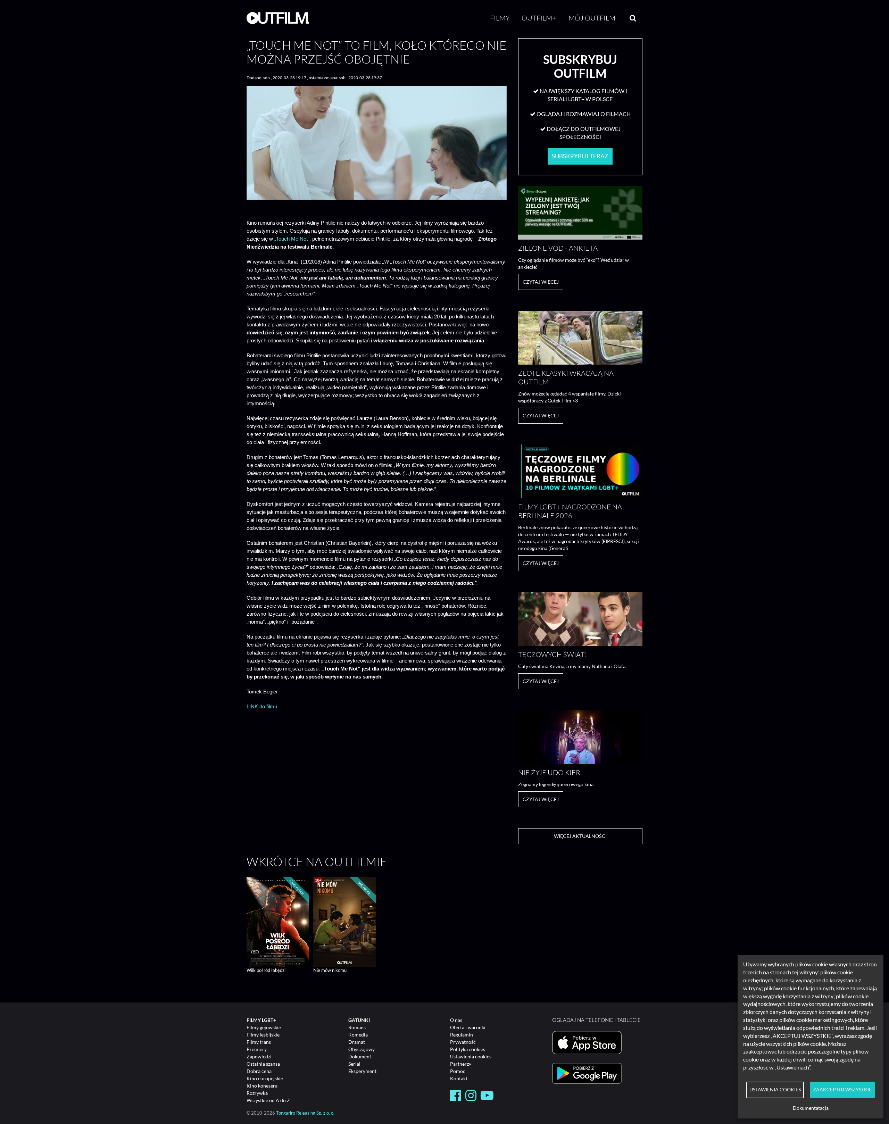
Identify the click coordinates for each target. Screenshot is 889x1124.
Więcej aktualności (580, 836)
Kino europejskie (265, 1078)
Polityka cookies (467, 1049)
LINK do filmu (262, 706)
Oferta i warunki (467, 1027)
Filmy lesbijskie (263, 1035)
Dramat (356, 1042)
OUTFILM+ (539, 18)
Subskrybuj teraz (580, 156)
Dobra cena (259, 1071)
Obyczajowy (361, 1049)
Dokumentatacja (811, 1108)
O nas (456, 1020)
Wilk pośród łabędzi (266, 970)
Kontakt (458, 1078)
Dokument (359, 1056)
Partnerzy (460, 1064)
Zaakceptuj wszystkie (842, 1089)
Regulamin (461, 1035)
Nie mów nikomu (330, 970)
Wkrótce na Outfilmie (317, 861)
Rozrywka (257, 1093)
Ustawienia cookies (470, 1056)
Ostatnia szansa (263, 1064)
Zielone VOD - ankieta (558, 248)
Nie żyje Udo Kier (549, 772)
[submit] (633, 18)
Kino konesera (262, 1086)
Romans (357, 1027)
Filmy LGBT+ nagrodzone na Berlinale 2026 (570, 511)
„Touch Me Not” (291, 239)
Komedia (358, 1035)
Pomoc (457, 1071)
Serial (354, 1064)
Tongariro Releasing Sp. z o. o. (305, 1113)
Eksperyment (362, 1071)
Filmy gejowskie (264, 1027)
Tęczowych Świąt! (552, 654)
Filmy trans (259, 1042)
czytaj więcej (541, 282)
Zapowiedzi (259, 1056)
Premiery (257, 1049)
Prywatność (463, 1042)
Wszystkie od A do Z (268, 1100)
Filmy (500, 18)
